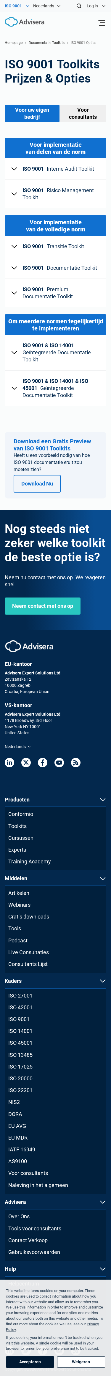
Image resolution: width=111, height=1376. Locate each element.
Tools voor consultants (34, 1228)
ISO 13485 (20, 1055)
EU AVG (17, 1126)
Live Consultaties (28, 952)
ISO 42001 (20, 1007)
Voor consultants (28, 1173)
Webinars (19, 905)
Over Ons (19, 1216)
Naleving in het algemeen (38, 1185)
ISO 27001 (20, 996)
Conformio (20, 814)
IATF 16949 (21, 1149)
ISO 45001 (20, 1043)
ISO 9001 (19, 1019)
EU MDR (18, 1138)
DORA (15, 1114)
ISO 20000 (20, 1078)
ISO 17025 (20, 1067)
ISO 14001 (20, 1031)
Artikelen (18, 893)
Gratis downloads (28, 917)
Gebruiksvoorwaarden (34, 1252)
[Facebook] (42, 762)
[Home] (22, 22)
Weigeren (81, 1361)
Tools (14, 928)
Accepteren (30, 1361)
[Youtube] (59, 762)
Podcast (18, 940)
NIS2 (14, 1102)
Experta (17, 850)
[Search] (79, 5)
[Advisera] (29, 646)
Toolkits (17, 826)
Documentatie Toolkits (47, 43)
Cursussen (20, 838)
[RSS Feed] (76, 762)
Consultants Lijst (28, 964)
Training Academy (29, 861)
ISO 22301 (20, 1090)
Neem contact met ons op (42, 606)
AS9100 (17, 1161)
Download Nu (37, 483)
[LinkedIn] (9, 762)
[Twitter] (26, 762)
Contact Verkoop (28, 1240)
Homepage (13, 43)
